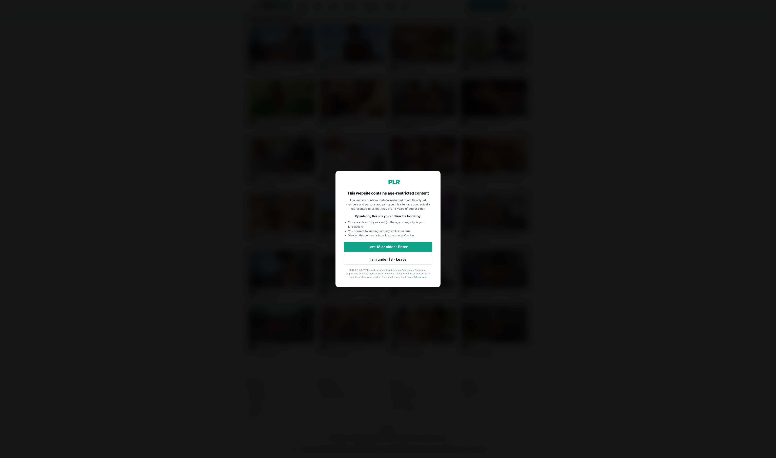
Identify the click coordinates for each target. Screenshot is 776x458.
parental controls (417, 277)
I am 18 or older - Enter (388, 247)
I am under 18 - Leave (388, 259)
